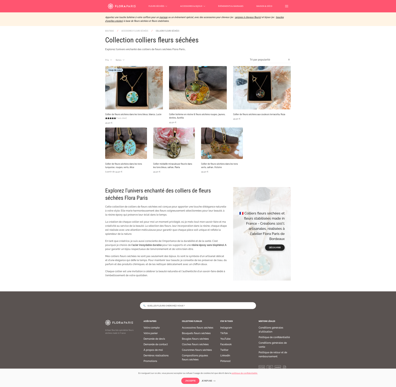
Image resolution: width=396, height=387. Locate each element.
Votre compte (152, 327)
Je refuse (207, 381)
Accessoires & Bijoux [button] (191, 6)
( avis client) (121, 118)
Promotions (150, 361)
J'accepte (190, 381)
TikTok (224, 333)
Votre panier (151, 333)
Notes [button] (118, 59)
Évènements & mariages (230, 6)
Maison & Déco (264, 6)
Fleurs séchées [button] (156, 6)
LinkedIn (225, 355)
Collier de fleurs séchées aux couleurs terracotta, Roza (259, 114)
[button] (287, 6)
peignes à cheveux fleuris (247, 17)
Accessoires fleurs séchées (197, 327)
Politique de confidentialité (274, 337)
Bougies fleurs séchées (195, 338)
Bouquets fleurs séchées (196, 333)
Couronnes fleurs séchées (197, 349)
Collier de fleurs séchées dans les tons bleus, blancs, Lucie (133, 114)
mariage (163, 17)
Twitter (224, 349)
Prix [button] (107, 59)
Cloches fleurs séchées (195, 344)
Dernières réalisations (156, 355)
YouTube (225, 338)
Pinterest (225, 361)
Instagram (226, 327)
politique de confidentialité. (245, 373)
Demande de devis (154, 338)
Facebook (226, 344)
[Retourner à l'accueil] (121, 6)
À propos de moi (153, 349)
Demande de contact (156, 344)
